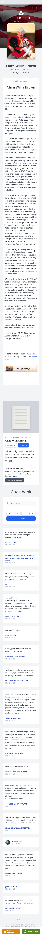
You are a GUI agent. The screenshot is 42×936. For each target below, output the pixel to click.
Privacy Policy (15, 926)
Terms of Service (27, 926)
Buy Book (23, 445)
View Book (11, 445)
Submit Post (21, 518)
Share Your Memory (14, 480)
